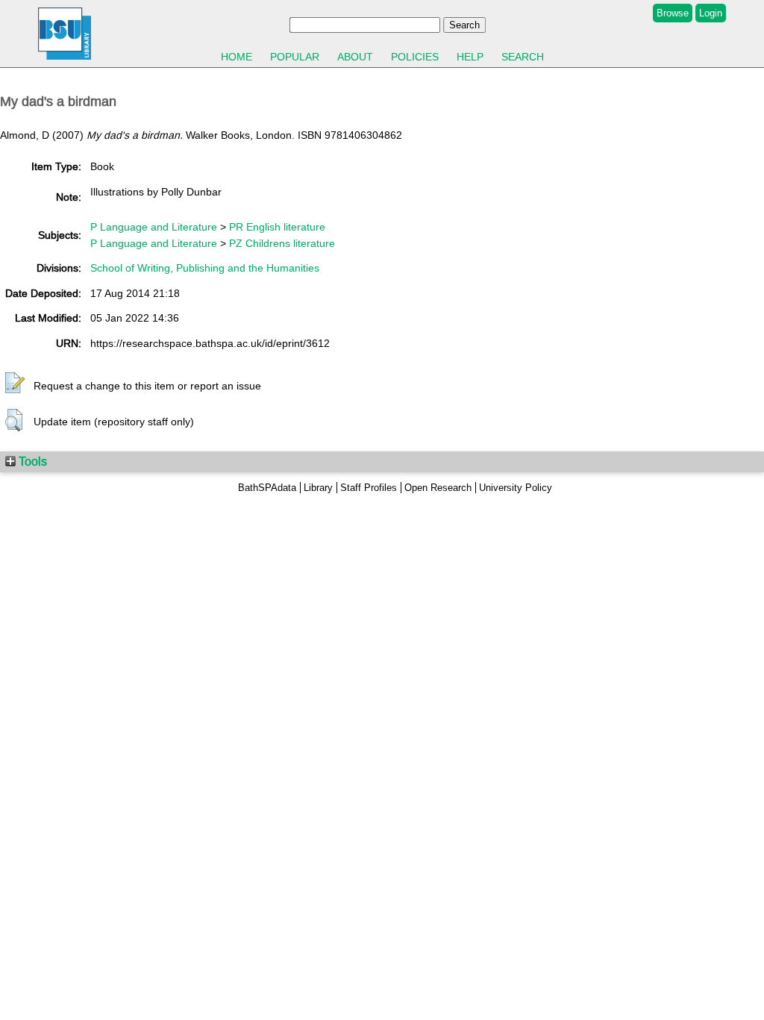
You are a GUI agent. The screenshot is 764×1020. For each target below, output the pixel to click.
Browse (673, 13)
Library (318, 487)
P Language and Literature (153, 227)
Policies (415, 57)
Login (710, 13)
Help (470, 57)
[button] (15, 383)
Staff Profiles (368, 487)
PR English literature (277, 227)
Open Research (438, 487)
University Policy (515, 487)
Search (522, 57)
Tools (31, 461)
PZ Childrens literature (282, 243)
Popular (294, 57)
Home (236, 57)
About (355, 57)
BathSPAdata (267, 487)
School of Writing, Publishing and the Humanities (204, 268)
